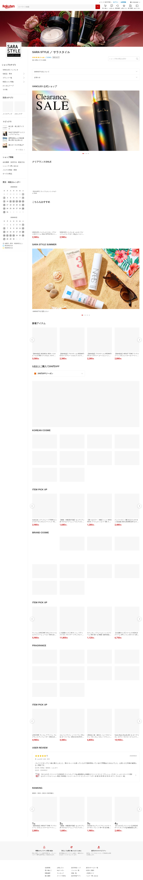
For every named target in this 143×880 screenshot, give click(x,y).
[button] (135, 2)
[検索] (98, 7)
